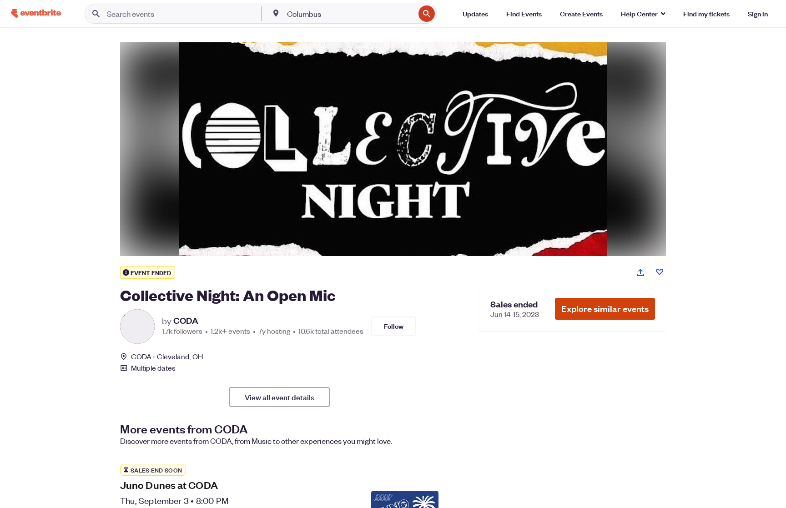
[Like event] (659, 272)
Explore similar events (605, 308)
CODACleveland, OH (167, 356)
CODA (185, 321)
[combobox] (350, 13)
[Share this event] (640, 272)
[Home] (36, 13)
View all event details (279, 397)
